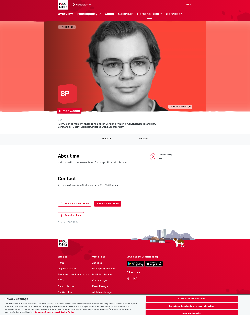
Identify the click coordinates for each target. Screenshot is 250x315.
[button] (82, 4)
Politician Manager (102, 274)
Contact (143, 139)
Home (61, 262)
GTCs (61, 280)
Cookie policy (65, 292)
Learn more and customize (191, 299)
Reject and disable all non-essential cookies (192, 306)
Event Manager (100, 286)
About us (97, 262)
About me (106, 139)
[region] (125, 304)
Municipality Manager (103, 268)
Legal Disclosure (67, 268)
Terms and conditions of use (73, 274)
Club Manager (99, 280)
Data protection (66, 286)
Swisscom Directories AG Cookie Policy (54, 312)
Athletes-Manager (102, 292)
